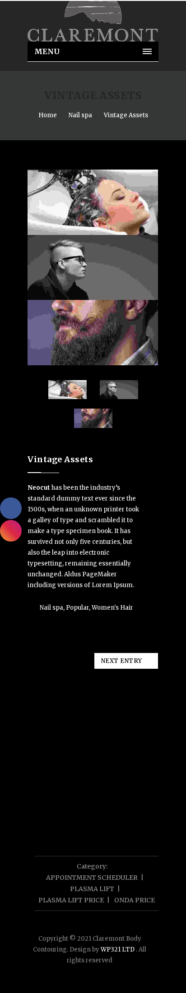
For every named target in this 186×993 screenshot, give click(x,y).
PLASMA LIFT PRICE (71, 900)
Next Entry (121, 661)
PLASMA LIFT (92, 889)
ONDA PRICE (134, 900)
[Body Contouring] (93, 21)
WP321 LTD (118, 949)
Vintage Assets (126, 115)
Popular (77, 607)
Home (47, 115)
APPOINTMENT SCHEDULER (92, 877)
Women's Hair (112, 607)
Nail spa (80, 115)
